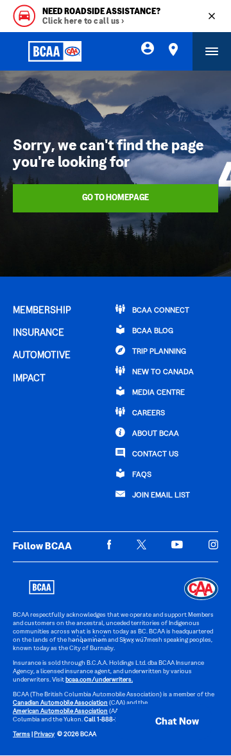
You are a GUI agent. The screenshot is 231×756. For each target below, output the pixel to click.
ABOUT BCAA (154, 434)
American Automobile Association (60, 711)
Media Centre (157, 393)
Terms (21, 734)
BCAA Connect (159, 310)
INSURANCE (38, 333)
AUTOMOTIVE (42, 355)
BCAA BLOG (151, 331)
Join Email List (160, 495)
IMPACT (29, 378)
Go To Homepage (115, 198)
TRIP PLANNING (158, 352)
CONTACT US (154, 454)
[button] (164, 722)
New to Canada (162, 372)
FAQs (140, 475)
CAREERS (147, 413)
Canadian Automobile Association (60, 703)
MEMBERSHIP (42, 310)
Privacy (44, 734)
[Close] (212, 16)
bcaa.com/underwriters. (99, 680)
